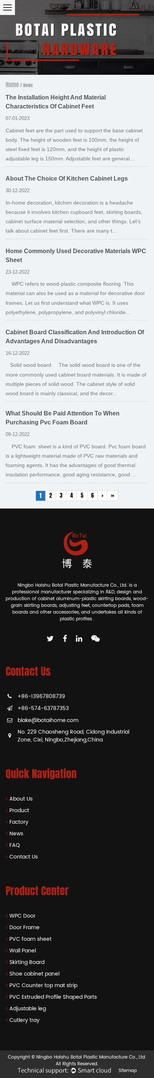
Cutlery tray (24, 1020)
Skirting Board (26, 962)
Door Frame (24, 927)
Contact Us (23, 857)
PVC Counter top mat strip (43, 985)
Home (12, 84)
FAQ (14, 845)
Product (19, 810)
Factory (18, 822)
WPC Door (22, 916)
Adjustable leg (27, 1008)
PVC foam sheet (30, 939)
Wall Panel (22, 950)
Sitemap (127, 1070)
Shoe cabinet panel (34, 974)
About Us (21, 799)
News (16, 833)
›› (112, 496)
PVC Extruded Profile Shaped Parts (53, 997)
